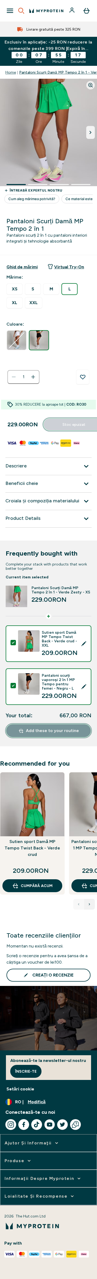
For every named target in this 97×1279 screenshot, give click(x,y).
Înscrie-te (26, 1071)
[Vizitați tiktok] (36, 1124)
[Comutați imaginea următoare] (90, 132)
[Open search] (21, 11)
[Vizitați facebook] (23, 1124)
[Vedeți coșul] (86, 10)
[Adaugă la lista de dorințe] (82, 377)
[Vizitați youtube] (49, 1124)
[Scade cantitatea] (14, 376)
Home (10, 72)
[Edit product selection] (83, 643)
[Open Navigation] (10, 10)
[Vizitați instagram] (10, 1124)
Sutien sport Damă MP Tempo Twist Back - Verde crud (32, 848)
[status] (23, 376)
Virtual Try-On (69, 267)
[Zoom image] (90, 85)
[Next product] (89, 904)
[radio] (14, 289)
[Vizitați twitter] (62, 1124)
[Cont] (72, 11)
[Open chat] (75, 1124)
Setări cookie (20, 1089)
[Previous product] (78, 904)
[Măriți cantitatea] (33, 376)
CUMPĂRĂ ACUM (37, 886)
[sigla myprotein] (46, 10)
